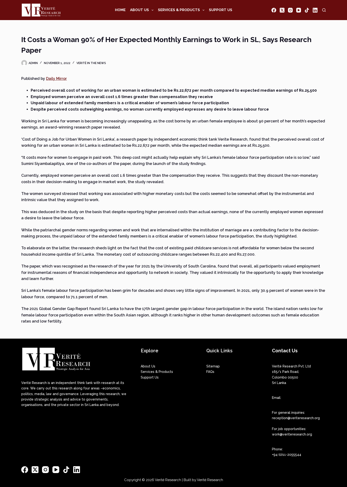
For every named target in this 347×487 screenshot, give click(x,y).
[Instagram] (290, 10)
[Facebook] (273, 10)
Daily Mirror (56, 78)
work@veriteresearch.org (292, 434)
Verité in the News (91, 63)
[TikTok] (307, 10)
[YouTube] (298, 10)
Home (120, 10)
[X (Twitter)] (282, 10)
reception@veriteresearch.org (296, 418)
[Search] (324, 10)
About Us (139, 10)
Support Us (220, 10)
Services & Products (179, 10)
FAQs (210, 372)
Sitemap (213, 366)
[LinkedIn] (315, 10)
